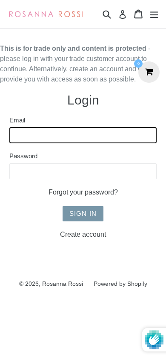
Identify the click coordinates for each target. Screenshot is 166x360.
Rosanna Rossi (62, 283)
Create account (83, 234)
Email (17, 120)
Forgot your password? (83, 192)
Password (23, 156)
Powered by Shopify (120, 283)
